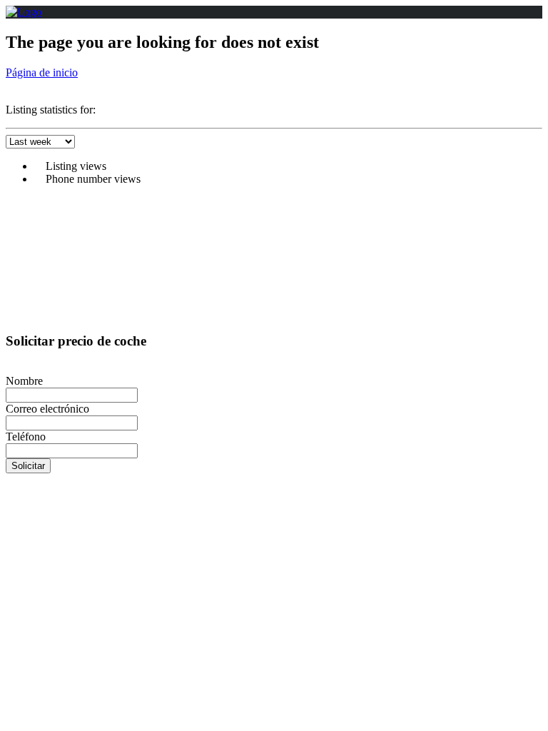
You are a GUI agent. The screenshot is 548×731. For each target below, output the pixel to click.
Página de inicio (42, 72)
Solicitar (28, 465)
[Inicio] (23, 12)
